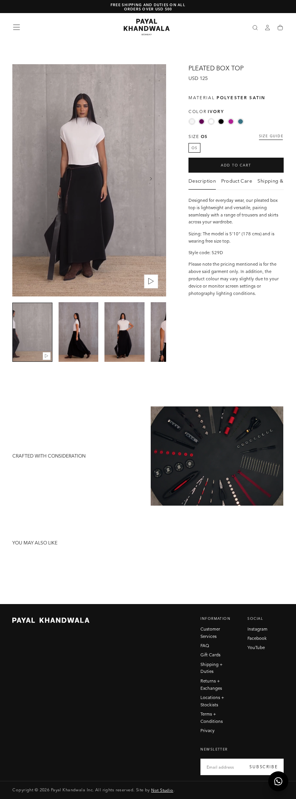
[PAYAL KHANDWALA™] (50, 620)
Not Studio (162, 789)
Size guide (271, 136)
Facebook (257, 638)
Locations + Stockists (212, 701)
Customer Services (210, 632)
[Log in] (267, 28)
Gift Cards (210, 655)
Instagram (257, 629)
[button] (16, 27)
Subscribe (263, 766)
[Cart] (280, 28)
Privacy (207, 730)
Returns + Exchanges (211, 684)
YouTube (256, 647)
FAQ (204, 645)
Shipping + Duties (211, 668)
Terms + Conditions (211, 717)
